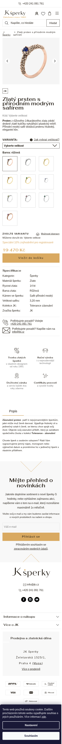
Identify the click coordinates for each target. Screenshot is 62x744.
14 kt (32, 285)
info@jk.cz (18, 331)
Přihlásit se (31, 536)
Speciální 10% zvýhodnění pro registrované (27, 242)
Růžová (34, 290)
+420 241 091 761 (33, 3)
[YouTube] (36, 599)
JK (5, 91)
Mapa (38, 663)
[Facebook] (23, 599)
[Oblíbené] (43, 13)
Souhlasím (31, 735)
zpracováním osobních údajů (31, 548)
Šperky (34, 275)
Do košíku (31, 258)
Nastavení (31, 725)
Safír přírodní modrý (41, 295)
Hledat (53, 23)
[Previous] (7, 61)
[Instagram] (30, 599)
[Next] (54, 61)
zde (44, 716)
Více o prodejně (31, 669)
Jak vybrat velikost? (47, 139)
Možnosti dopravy (50, 233)
